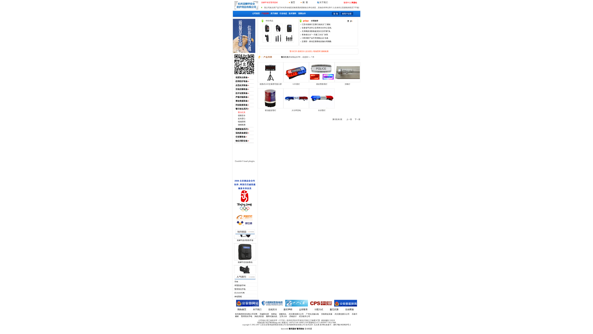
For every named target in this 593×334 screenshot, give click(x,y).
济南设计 (293, 316)
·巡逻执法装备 (241, 77)
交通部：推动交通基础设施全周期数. (317, 41)
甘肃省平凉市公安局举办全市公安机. (317, 28)
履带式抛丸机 (271, 316)
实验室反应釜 (326, 314)
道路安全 (241, 115)
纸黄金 (274, 314)
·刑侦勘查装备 (241, 105)
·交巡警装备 (240, 137)
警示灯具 (241, 112)
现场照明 (241, 122)
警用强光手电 (240, 289)
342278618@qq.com (273, 322)
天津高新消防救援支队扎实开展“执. (316, 31)
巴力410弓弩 (239, 293)
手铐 (236, 282)
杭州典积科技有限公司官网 (246, 314)
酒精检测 (241, 125)
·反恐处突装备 (241, 85)
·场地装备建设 (241, 133)
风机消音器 (259, 316)
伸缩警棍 (238, 296)
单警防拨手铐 (240, 285)
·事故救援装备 (241, 101)
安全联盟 (308, 329)
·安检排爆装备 (241, 89)
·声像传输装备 (241, 97)
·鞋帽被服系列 (241, 129)
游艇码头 (282, 314)
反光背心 (241, 119)
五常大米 (283, 316)
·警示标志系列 (241, 109)
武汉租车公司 (304, 316)
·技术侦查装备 (241, 93)
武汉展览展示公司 (296, 314)
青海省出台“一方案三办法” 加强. (315, 35)
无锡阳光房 (264, 314)
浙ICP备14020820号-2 (342, 325)
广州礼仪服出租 (312, 314)
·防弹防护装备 (241, 81)
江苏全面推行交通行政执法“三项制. (316, 24)
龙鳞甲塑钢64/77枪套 (245, 256)
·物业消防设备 (241, 141)
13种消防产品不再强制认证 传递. (315, 38)
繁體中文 (347, 3)
